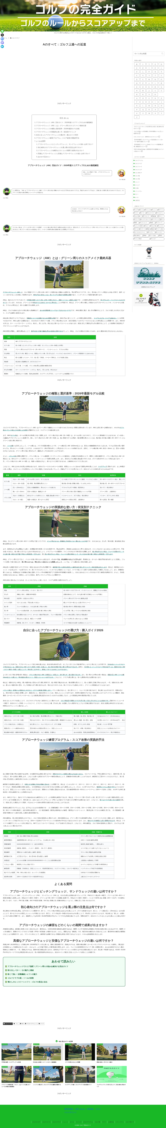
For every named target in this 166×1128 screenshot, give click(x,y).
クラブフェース (6, 1058)
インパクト (36, 1058)
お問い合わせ (80, 1109)
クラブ (42, 1023)
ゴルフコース (46, 1122)
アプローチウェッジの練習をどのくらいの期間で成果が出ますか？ (61, 150)
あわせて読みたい (44, 157)
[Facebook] (2, 39)
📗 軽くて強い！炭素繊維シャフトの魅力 (21, 974)
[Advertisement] (64, 85)
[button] (162, 53)
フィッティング (74, 1058)
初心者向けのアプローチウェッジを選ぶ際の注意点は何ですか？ (60, 147)
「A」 (16, 1023)
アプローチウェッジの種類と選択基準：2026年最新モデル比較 (58, 128)
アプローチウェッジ (32, 1023)
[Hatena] (2, 46)
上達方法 (111, 1122)
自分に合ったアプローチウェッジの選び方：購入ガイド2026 (57, 135)
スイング (78, 1122)
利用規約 (90, 1109)
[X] (2, 35)
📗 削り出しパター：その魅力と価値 (19, 970)
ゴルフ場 (97, 1122)
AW (22, 1023)
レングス (80, 1058)
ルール (72, 1122)
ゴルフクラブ (8, 1023)
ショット (65, 1122)
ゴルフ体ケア (130, 1122)
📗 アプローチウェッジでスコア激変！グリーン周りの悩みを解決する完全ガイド (36, 966)
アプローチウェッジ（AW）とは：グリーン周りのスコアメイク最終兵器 (61, 125)
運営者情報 (68, 1109)
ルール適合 (16, 1058)
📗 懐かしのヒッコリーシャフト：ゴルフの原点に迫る (26, 982)
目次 (61, 118)
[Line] (2, 31)
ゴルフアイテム (88, 1122)
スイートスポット (50, 1058)
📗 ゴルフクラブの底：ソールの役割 (19, 978)
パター (106, 1058)
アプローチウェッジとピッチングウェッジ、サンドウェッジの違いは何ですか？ (65, 144)
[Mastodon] (2, 43)
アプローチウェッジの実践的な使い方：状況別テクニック (56, 132)
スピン (11, 1058)
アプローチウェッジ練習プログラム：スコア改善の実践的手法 (57, 138)
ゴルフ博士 (149, 258)
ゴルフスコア (36, 1122)
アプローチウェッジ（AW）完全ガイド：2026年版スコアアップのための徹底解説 (64, 122)
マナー (104, 1122)
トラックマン (120, 1122)
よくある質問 (40, 141)
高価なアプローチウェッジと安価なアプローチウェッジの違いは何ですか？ (64, 153)
